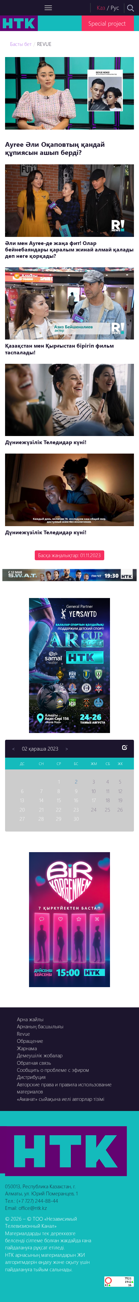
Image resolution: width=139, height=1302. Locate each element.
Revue (23, 1033)
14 (41, 800)
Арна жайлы (30, 1019)
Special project (107, 23)
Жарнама (27, 1048)
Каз (101, 7)
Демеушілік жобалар (39, 1055)
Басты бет (21, 43)
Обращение (30, 1040)
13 (22, 800)
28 (41, 818)
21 (41, 809)
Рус (115, 7)
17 (94, 800)
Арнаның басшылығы (40, 1026)
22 (58, 809)
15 (59, 800)
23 (76, 809)
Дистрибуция (31, 1077)
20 (22, 809)
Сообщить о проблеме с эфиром (53, 1069)
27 (22, 818)
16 (76, 800)
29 (58, 818)
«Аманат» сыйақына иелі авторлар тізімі (60, 1098)
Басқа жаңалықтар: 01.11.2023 (69, 555)
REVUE (44, 43)
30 (76, 818)
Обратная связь (34, 1062)
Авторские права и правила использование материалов (64, 1088)
